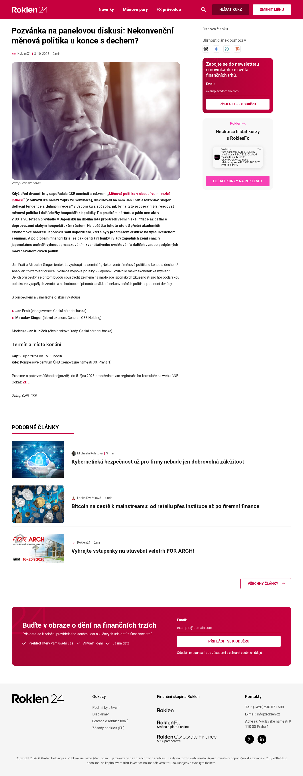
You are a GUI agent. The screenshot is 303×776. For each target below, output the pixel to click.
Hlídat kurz (230, 9)
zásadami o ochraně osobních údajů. (237, 652)
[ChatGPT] (206, 49)
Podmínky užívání (105, 707)
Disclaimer (100, 714)
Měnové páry (135, 9)
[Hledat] (203, 9)
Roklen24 (24, 53)
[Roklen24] (14, 53)
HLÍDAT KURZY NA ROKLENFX (237, 181)
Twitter (249, 739)
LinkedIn (262, 739)
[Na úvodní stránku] (30, 9)
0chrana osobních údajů (110, 721)
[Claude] (237, 49)
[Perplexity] (226, 49)
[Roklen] (165, 710)
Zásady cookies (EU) (108, 728)
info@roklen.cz (268, 714)
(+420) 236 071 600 (268, 707)
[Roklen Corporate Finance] (186, 739)
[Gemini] (216, 49)
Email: (210, 84)
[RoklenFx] (172, 725)
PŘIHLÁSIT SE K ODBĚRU (238, 104)
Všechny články (263, 584)
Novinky (106, 9)
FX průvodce (169, 9)
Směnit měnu (272, 10)
